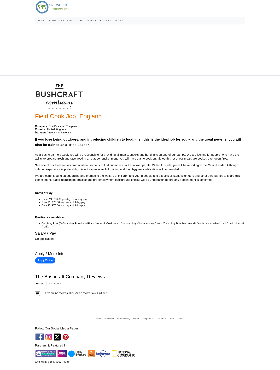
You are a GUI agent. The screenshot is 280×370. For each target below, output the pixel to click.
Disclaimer (109, 318)
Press (171, 318)
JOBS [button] (70, 20)
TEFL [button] (80, 20)
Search (136, 318)
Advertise (161, 318)
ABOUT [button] (118, 20)
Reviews (40, 283)
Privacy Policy (123, 318)
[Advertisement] (140, 48)
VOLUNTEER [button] (56, 20)
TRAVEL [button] (40, 20)
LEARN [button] (91, 20)
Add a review (55, 283)
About (98, 318)
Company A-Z (148, 318)
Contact (180, 318)
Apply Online (45, 260)
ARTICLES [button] (104, 20)
